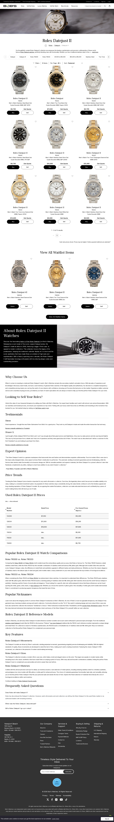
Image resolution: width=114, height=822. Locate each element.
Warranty (96, 740)
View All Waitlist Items (57, 317)
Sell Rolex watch (40, 408)
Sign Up (103, 1)
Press (41, 740)
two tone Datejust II (56, 623)
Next (109, 57)
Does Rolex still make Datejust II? (16, 692)
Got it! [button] (107, 819)
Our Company (46, 724)
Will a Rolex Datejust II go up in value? (18, 708)
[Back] (46, 45)
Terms (51, 795)
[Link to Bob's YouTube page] (61, 799)
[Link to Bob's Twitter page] (47, 799)
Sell (27, 112)
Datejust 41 (23, 57)
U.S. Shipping (98, 730)
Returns (96, 736)
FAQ (59, 743)
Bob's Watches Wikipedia (47, 747)
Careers (42, 734)
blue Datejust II (35, 585)
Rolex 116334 (34, 578)
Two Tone (102, 57)
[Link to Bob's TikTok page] (66, 799)
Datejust (12, 57)
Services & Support (62, 725)
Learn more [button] (55, 819)
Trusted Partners (45, 744)
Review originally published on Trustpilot (17, 428)
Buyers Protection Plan (82, 734)
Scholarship (61, 746)
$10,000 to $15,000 (75, 57)
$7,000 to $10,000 (60, 57)
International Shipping (100, 733)
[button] (94, 52)
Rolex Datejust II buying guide (27, 681)
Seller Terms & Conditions (65, 730)
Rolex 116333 (46, 57)
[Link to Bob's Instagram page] (56, 799)
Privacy (44, 795)
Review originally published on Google (16, 445)
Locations (96, 1)
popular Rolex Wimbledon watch (92, 605)
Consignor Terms (63, 733)
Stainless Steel (90, 57)
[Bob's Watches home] (10, 6)
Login (109, 1)
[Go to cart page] (109, 6)
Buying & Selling (83, 724)
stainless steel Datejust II (13, 623)
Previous (5, 57)
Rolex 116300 (34, 57)
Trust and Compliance (46, 731)
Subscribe (68, 771)
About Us (43, 728)
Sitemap (58, 795)
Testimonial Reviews (82, 744)
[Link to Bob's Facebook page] (52, 799)
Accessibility (67, 795)
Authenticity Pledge (81, 731)
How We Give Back (45, 737)
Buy (13, 112)
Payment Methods (63, 736)
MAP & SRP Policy (81, 737)
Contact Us (89, 1)
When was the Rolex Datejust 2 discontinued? (20, 704)
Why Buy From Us (81, 728)
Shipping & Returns (98, 725)
